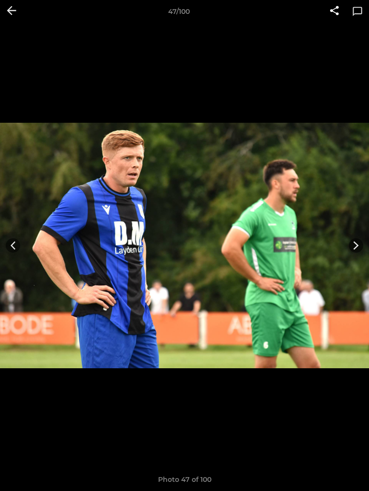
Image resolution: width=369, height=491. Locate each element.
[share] (334, 11)
